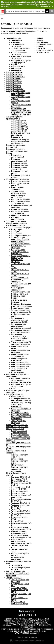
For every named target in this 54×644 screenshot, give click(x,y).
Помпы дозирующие (19, 294)
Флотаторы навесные (20, 366)
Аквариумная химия (14, 394)
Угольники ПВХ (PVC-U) (21, 511)
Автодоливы (16, 234)
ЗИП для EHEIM (17, 465)
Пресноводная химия (20, 413)
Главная (40, 38)
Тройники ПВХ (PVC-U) (20, 503)
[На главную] (27, 6)
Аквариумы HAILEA (19, 125)
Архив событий (43, 52)
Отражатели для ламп (20, 292)
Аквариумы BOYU (18, 121)
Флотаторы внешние (20, 362)
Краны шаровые (18, 493)
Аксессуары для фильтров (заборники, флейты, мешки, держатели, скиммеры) (21, 241)
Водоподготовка (18, 250)
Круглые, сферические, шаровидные (21, 134)
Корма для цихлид (19, 163)
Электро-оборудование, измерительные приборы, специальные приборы (17, 223)
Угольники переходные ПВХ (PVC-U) (21, 514)
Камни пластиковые (19, 209)
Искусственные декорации (17, 188)
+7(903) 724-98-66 (42, 2)
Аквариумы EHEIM (13, 79)
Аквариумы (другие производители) (14, 118)
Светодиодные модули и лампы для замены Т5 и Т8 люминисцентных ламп (21, 313)
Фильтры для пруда (19, 604)
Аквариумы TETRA (19, 131)
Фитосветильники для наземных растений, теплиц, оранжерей (18, 574)
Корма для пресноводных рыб (19, 160)
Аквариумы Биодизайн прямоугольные (20, 94)
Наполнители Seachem (20, 437)
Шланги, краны (17, 372)
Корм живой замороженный (17, 156)
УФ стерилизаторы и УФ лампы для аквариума (21, 343)
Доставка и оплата (44, 44)
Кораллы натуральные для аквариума (20, 202)
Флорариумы (16, 71)
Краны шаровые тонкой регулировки (21, 496)
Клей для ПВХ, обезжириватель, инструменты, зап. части (21, 541)
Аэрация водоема (18, 588)
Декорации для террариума (17, 45)
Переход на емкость (19, 491)
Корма (14, 65)
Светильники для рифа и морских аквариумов (21, 331)
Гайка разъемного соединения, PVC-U (19, 532)
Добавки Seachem (19, 433)
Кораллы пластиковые (20, 199)
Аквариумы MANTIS (19, 127)
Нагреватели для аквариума (18, 281)
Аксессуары (16, 471)
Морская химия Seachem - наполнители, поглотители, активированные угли (17, 427)
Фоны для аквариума (20, 215)
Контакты (41, 48)
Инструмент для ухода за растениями (20, 379)
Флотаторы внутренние (21, 364)
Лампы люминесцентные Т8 (20, 273)
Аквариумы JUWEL (14, 83)
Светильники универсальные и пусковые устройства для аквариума (20, 337)
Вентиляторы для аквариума (18, 247)
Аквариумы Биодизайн (15, 91)
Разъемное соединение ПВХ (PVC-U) (21, 500)
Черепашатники (18, 67)
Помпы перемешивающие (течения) (19, 300)
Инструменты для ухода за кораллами (21, 385)
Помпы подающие (18, 296)
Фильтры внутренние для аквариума (20, 355)
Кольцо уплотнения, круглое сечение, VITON (21, 536)
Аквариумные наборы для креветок (20, 142)
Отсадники (15, 42)
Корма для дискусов (19, 165)
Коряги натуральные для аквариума (20, 212)
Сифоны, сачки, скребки (21, 382)
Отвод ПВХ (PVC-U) (19, 489)
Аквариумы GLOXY (14, 81)
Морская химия (17, 397)
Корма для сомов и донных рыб (19, 168)
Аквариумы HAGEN (19, 123)
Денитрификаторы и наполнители (20, 253)
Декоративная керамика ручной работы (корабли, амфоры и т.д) (18, 194)
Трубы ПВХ (15, 509)
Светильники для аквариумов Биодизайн (21, 110)
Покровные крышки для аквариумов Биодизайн (21, 114)
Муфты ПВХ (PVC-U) (19, 481)
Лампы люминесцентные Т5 (20, 269)
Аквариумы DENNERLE (15, 77)
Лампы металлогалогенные (19, 277)
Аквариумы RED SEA (19, 129)
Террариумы (16, 40)
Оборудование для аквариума (19, 227)
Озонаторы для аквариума (17, 289)
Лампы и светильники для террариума (20, 49)
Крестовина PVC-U (19, 479)
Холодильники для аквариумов (19, 369)
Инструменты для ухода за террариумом (21, 61)
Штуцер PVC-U (17, 521)
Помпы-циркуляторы (20, 308)
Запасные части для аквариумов (19, 468)
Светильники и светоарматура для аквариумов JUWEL (19, 320)
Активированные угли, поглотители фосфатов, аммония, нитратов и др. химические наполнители (21, 403)
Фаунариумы (16, 69)
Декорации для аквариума (17, 179)
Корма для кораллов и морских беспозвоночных (17, 150)
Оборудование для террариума (19, 53)
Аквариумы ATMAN (14, 75)
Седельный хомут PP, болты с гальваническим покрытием (20, 556)
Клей (13, 388)
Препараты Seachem (20, 435)
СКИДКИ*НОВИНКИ (45, 50)
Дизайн (40, 46)
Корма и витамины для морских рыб (15, 146)
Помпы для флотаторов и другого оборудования (21, 305)
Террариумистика (13, 38)
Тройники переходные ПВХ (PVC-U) (20, 506)
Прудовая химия (18, 602)
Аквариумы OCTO (13, 85)
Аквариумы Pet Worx (14, 89)
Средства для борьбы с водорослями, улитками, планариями (21, 417)
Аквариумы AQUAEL (14, 73)
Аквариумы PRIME (13, 87)
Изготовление (42, 42)
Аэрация (15, 232)
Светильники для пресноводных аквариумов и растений (21, 326)
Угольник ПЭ (16, 566)
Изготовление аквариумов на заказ (20, 138)
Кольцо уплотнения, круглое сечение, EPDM (21, 528)
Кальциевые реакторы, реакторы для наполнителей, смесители (21, 259)
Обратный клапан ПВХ (20, 487)
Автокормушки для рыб (21, 236)
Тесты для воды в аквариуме (18, 422)
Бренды (40, 40)
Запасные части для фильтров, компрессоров (19, 457)
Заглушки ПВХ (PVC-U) (20, 477)
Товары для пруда (13, 578)
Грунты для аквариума (20, 181)
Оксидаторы (16, 229)
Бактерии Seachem (19, 431)
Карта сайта (34, 633)
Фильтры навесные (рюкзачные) (19, 359)
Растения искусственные (17, 218)
